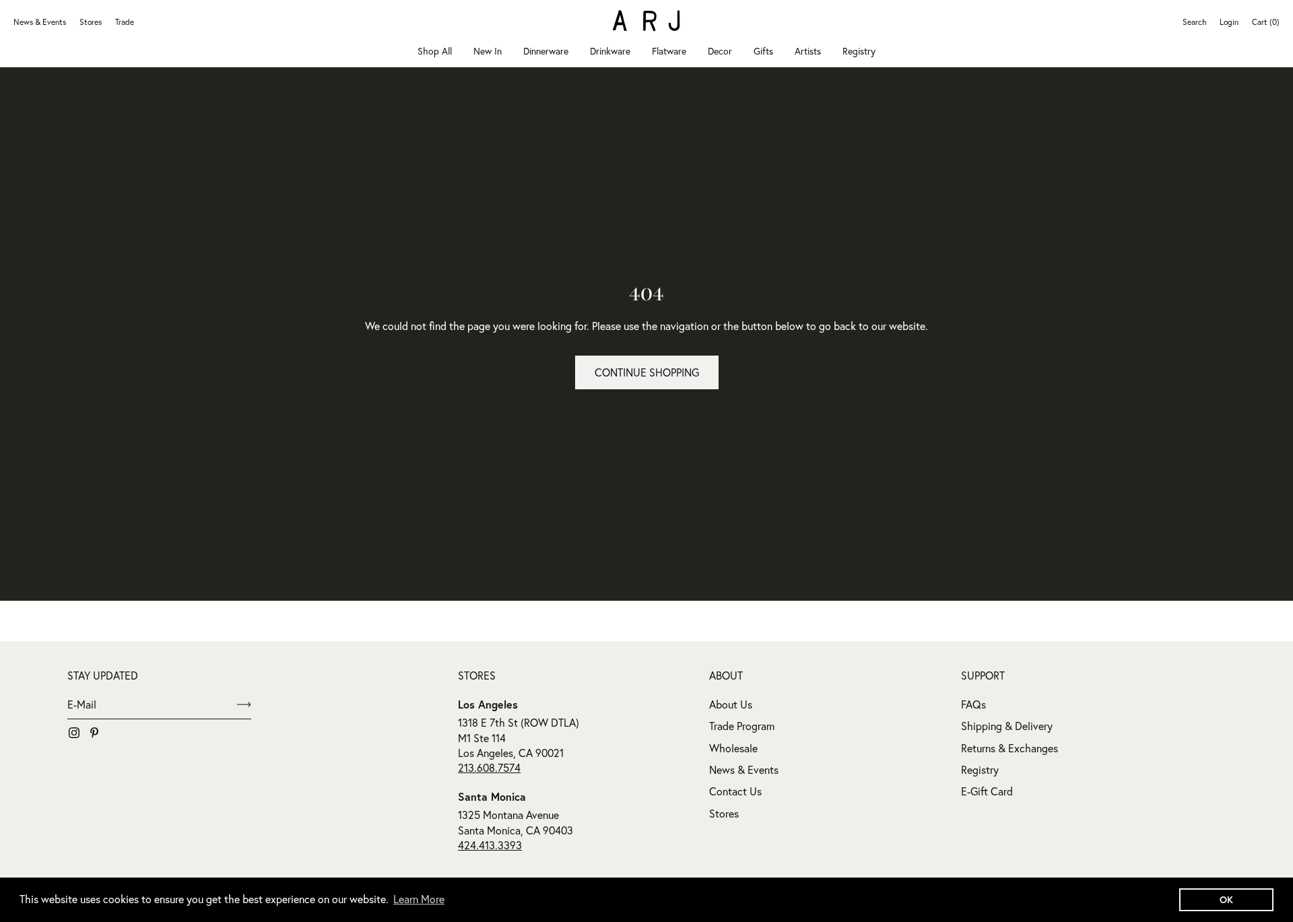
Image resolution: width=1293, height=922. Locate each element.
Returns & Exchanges (1009, 748)
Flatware (669, 51)
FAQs (973, 704)
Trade (124, 22)
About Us (730, 704)
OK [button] (1226, 899)
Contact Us (735, 791)
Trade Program (741, 726)
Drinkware (610, 51)
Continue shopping (647, 372)
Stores (90, 22)
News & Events (39, 22)
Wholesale (733, 748)
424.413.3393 (490, 845)
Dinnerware (545, 51)
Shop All (435, 51)
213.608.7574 (489, 768)
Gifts (763, 51)
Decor (720, 51)
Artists (808, 51)
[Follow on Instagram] (74, 732)
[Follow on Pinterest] (94, 732)
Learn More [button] (418, 899)
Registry (858, 51)
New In (487, 51)
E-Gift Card (987, 791)
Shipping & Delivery (1007, 726)
